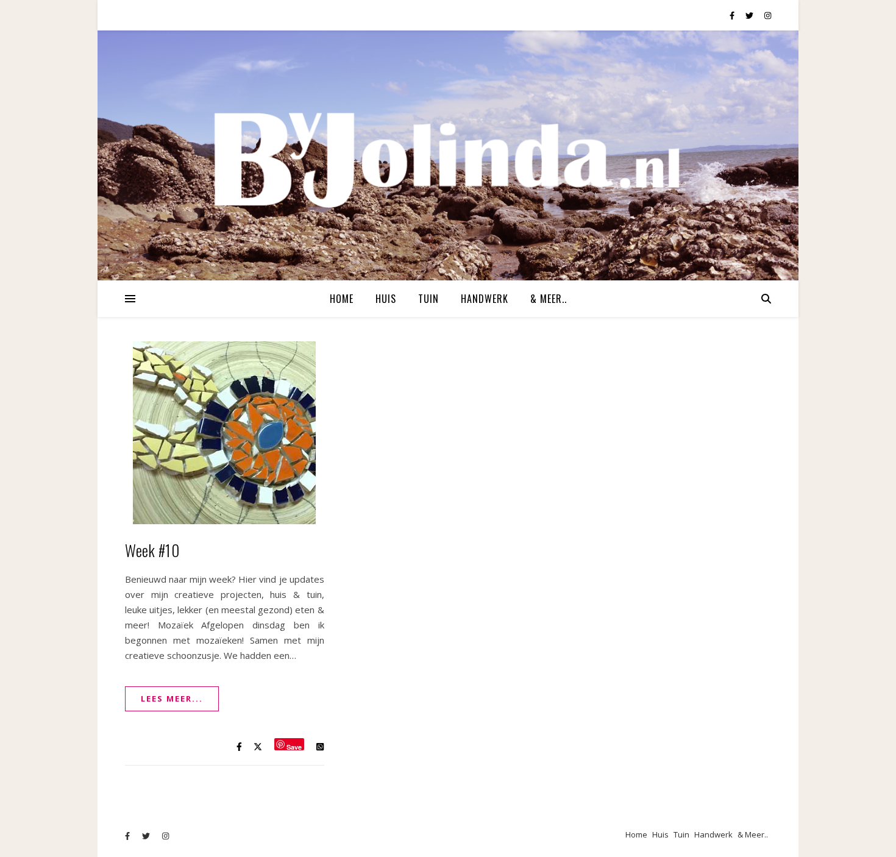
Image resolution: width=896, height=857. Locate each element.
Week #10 (152, 550)
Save (294, 746)
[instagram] (767, 15)
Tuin (428, 298)
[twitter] (750, 15)
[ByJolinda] (448, 155)
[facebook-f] (733, 15)
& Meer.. (548, 298)
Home (342, 298)
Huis (385, 298)
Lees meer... (172, 698)
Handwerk (484, 298)
